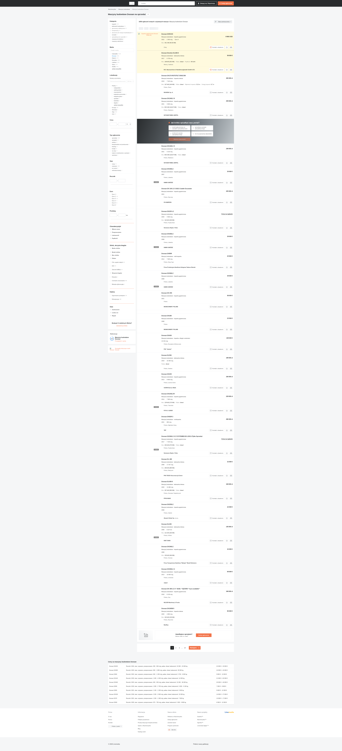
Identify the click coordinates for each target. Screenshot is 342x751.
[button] (226, 47)
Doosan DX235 (166, 374)
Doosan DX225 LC (167, 211)
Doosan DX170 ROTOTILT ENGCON (173, 75)
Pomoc (110, 719)
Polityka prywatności (143, 719)
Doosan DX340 (113, 682)
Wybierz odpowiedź (180, 139)
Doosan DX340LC (167, 169)
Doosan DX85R (166, 253)
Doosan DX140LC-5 (168, 98)
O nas (110, 716)
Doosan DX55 (113, 690)
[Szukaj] (140, 3)
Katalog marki (142, 731)
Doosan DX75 (113, 698)
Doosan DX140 (113, 678)
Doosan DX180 (166, 315)
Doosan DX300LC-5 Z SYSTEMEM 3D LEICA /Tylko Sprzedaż (181, 436)
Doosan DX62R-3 (167, 416)
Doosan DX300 (113, 670)
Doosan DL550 (166, 355)
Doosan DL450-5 (167, 481)
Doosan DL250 (166, 524)
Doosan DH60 (113, 702)
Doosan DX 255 (166, 293)
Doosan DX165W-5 (167, 608)
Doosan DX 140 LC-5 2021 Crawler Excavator (176, 188)
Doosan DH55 (113, 686)
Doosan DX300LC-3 (168, 569)
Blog (139, 728)
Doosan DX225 (113, 666)
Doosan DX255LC (167, 504)
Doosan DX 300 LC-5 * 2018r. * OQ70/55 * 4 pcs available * (180, 589)
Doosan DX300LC (167, 234)
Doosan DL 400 (166, 459)
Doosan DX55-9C (167, 34)
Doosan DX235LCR (168, 394)
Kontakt (110, 722)
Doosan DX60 (113, 674)
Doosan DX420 (166, 335)
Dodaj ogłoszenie (203, 635)
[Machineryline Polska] (117, 3)
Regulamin (141, 716)
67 (185, 648)
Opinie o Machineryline (144, 725)
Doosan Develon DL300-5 (170, 53)
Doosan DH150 (113, 694)
